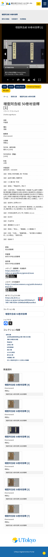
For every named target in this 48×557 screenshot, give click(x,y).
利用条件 (15, 19)
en (38, 4)
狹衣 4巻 (9, 350)
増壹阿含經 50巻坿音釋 (10, 14)
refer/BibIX (20, 86)
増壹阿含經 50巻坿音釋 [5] (17, 411)
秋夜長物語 (10, 347)
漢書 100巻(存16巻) (12, 339)
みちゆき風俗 (11, 352)
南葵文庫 (14, 96)
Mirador (6, 90)
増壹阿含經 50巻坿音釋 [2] (17, 463)
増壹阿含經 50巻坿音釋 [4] (17, 384)
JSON (11, 86)
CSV (4, 86)
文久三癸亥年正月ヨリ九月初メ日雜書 (18, 360)
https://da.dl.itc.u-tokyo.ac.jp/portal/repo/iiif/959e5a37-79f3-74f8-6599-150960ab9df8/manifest (20, 300)
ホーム (5, 96)
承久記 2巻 (10, 355)
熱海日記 (9, 342)
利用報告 (23, 19)
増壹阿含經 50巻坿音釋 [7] (17, 515)
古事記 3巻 (10, 345)
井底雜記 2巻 (10, 357)
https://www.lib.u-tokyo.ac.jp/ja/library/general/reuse (19, 272)
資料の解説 (5, 19)
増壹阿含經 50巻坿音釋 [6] (17, 436)
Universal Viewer (33, 86)
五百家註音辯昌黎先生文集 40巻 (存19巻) (19, 337)
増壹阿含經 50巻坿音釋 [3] (17, 489)
